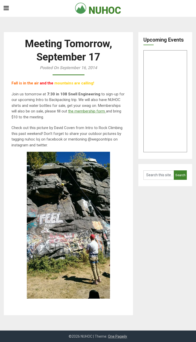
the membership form (87, 111)
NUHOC (103, 10)
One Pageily (117, 336)
